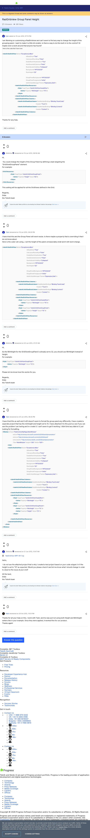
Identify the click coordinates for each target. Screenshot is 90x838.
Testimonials (9, 705)
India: (18, 719)
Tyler (7, 36)
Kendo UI (3, 655)
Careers (7, 790)
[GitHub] (10, 740)
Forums (7, 682)
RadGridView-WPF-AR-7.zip (14, 556)
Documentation (10, 678)
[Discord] (10, 742)
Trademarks (5, 820)
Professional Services (13, 688)
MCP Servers (5, 659)
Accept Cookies (11, 834)
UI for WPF (19, 8)
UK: (18, 717)
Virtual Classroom (11, 692)
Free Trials (8, 665)
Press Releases (10, 787)
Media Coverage (11, 788)
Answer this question (13, 640)
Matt (7, 613)
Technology (9, 783)
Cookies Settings (32, 834)
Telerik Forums (9, 8)
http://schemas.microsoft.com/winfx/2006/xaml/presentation (36, 434)
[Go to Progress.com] (7, 771)
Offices (7, 792)
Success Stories (11, 703)
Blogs (6, 684)
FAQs (6, 696)
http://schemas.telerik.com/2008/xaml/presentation (37, 440)
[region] (45, 829)
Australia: (20, 723)
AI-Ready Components (20, 659)
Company (8, 781)
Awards (7, 785)
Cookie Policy (63, 827)
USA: (18, 715)
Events (7, 694)
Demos (7, 676)
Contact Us (9, 713)
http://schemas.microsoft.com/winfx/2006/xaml (33, 437)
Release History (10, 680)
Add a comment (9, 128)
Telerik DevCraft (7, 651)
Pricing (7, 667)
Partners (7, 690)
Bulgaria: (20, 721)
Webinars (8, 686)
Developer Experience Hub (15, 674)
